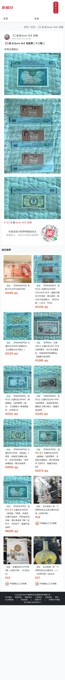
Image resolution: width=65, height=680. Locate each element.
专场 (36, 18)
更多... (57, 597)
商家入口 (56, 7)
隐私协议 (28, 597)
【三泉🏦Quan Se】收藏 (50, 27)
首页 (5, 18)
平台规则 (8, 597)
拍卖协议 (18, 597)
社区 (32, 27)
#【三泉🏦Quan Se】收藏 (18, 222)
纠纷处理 (48, 597)
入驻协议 (38, 597)
